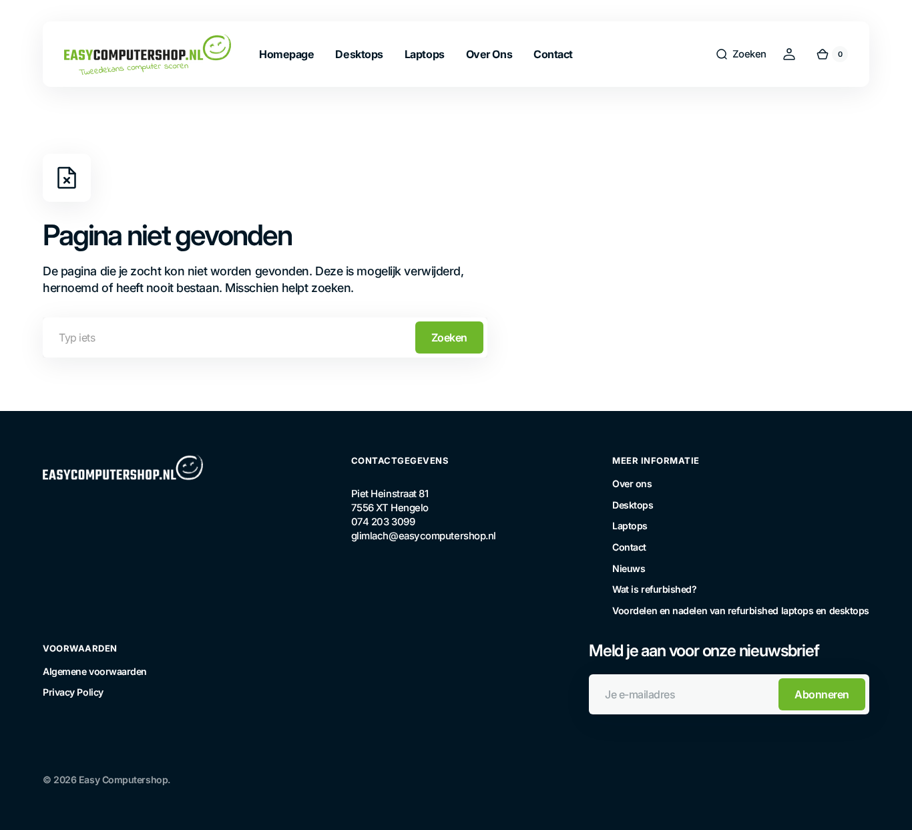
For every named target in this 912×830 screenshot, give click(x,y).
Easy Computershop (123, 779)
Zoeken (449, 337)
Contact (629, 547)
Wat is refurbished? (654, 589)
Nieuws (628, 568)
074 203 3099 (383, 522)
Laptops (630, 525)
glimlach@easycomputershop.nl (418, 536)
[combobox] (265, 337)
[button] (740, 54)
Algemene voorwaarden (95, 671)
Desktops (632, 505)
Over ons (632, 483)
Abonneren (821, 694)
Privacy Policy (73, 692)
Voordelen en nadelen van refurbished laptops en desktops (740, 610)
